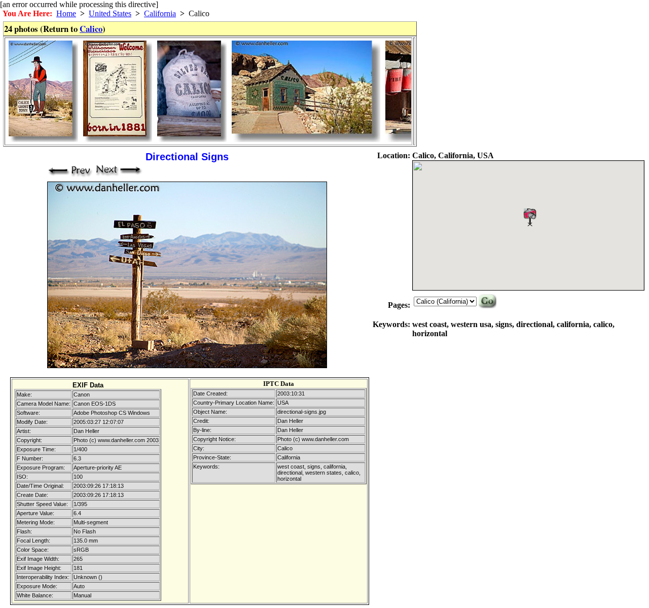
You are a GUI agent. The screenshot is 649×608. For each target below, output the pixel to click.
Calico (91, 28)
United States (110, 13)
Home (66, 13)
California (160, 13)
